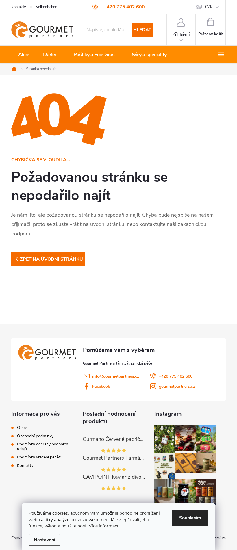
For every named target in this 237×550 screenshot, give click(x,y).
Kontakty (18, 7)
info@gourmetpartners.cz (115, 376)
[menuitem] (23, 55)
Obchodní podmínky (35, 436)
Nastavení (44, 540)
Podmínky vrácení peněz (39, 457)
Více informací (103, 526)
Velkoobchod (47, 7)
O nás (22, 427)
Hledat (142, 30)
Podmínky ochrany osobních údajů (42, 446)
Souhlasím (190, 518)
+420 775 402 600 (175, 376)
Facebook (101, 386)
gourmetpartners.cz (177, 386)
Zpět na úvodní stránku (51, 259)
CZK (208, 7)
